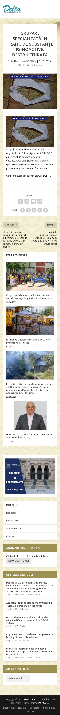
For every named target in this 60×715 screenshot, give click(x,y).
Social (22, 626)
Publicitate (12, 520)
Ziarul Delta (30, 699)
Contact (10, 536)
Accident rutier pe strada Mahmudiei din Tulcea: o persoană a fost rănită (29, 604)
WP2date (44, 703)
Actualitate (25, 609)
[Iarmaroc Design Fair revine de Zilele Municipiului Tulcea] (30, 320)
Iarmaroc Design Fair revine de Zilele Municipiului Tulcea (28, 341)
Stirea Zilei (23, 64)
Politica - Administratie (30, 594)
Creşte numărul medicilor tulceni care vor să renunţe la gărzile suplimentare (29, 297)
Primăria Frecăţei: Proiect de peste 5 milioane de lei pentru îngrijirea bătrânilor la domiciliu (30, 651)
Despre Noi (12, 504)
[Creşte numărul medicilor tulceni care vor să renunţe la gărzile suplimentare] (30, 276)
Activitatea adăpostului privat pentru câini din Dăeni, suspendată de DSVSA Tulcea (27, 619)
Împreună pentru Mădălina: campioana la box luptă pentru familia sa (29, 636)
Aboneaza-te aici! (18, 560)
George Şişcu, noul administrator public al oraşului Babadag (30, 436)
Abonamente (13, 528)
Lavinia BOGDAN (27, 61)
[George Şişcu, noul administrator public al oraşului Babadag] (30, 415)
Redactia (11, 512)
